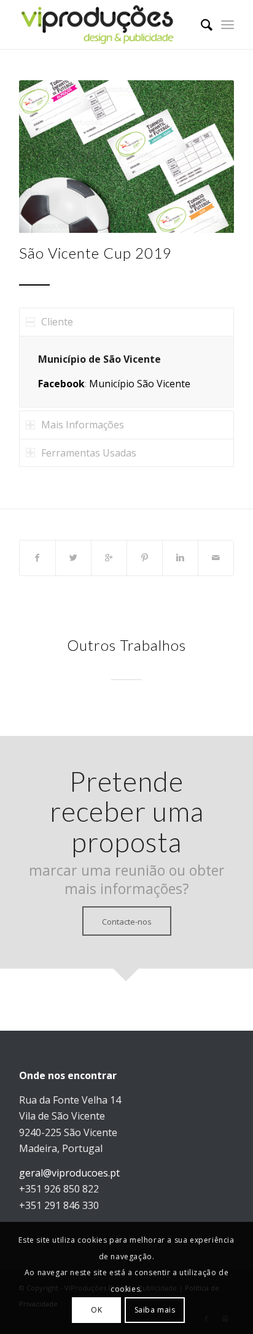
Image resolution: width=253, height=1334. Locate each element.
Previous (46, 156)
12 (156, 220)
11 (146, 220)
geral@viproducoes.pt (69, 1173)
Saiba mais (155, 1310)
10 (136, 220)
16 (195, 220)
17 (205, 220)
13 (166, 220)
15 (185, 220)
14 (175, 220)
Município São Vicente (139, 383)
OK (96, 1310)
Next (206, 156)
